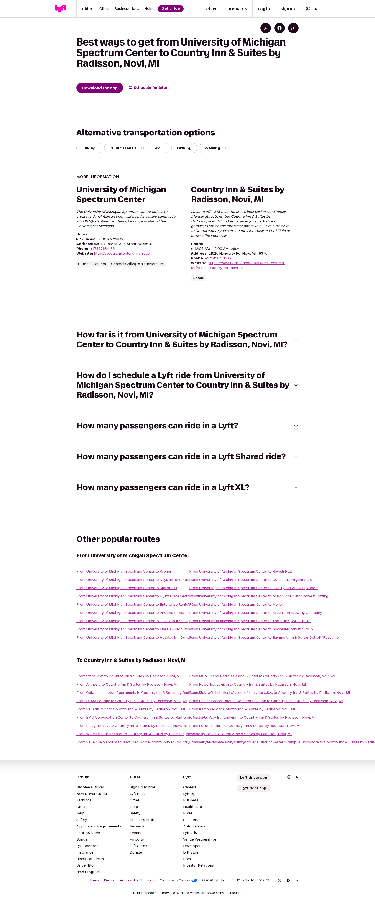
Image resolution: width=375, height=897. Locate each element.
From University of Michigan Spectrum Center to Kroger (123, 571)
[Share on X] (265, 28)
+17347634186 (102, 248)
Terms (94, 880)
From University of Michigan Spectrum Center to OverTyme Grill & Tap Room (253, 587)
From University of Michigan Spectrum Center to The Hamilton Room (134, 629)
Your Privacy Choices (175, 880)
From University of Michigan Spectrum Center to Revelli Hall (240, 571)
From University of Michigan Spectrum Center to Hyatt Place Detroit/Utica (139, 596)
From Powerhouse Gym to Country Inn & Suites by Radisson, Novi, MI (247, 684)
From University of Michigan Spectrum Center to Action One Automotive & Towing (258, 596)
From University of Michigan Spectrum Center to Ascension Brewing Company (255, 612)
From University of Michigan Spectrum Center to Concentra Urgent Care (250, 579)
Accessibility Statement (137, 880)
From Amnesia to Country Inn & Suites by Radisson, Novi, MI (127, 684)
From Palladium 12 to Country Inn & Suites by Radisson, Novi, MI (130, 709)
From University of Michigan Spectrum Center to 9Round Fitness (131, 612)
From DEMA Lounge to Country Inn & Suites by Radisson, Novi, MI (131, 700)
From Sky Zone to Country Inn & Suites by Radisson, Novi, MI (240, 733)
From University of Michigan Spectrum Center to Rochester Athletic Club (251, 629)
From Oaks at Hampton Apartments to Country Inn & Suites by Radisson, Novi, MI (144, 692)
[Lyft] (61, 9)
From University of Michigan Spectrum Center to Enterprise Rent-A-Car (136, 604)
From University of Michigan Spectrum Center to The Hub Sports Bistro (250, 620)
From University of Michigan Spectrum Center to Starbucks (126, 587)
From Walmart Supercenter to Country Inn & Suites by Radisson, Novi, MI (138, 733)
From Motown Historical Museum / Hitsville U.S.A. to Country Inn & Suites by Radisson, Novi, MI (269, 692)
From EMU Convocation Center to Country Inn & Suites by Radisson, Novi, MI (141, 717)
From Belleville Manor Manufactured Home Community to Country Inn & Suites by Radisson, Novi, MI (161, 742)
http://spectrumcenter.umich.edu (122, 253)
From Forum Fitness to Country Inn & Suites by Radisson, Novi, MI (245, 725)
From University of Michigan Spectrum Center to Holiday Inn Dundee (135, 637)
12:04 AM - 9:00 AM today (101, 239)
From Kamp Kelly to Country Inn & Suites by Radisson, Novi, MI (242, 709)
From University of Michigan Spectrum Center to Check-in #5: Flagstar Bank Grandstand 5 (153, 620)
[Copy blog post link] (293, 28)
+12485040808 (218, 258)
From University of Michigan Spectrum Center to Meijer (236, 604)
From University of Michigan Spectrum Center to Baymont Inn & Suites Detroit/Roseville (264, 637)
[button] (187, 339)
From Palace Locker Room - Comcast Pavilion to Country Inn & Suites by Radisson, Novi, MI (266, 700)
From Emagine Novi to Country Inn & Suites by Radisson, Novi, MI (131, 725)
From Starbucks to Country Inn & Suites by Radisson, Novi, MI (128, 676)
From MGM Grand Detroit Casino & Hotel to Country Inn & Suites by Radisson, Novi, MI (262, 676)
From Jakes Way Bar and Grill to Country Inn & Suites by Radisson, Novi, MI (252, 717)
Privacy (109, 880)
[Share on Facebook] (279, 28)
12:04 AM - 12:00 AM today (217, 248)
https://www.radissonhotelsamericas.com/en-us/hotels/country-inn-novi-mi (238, 265)
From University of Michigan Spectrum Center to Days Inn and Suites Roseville (142, 579)
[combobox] (312, 9)
